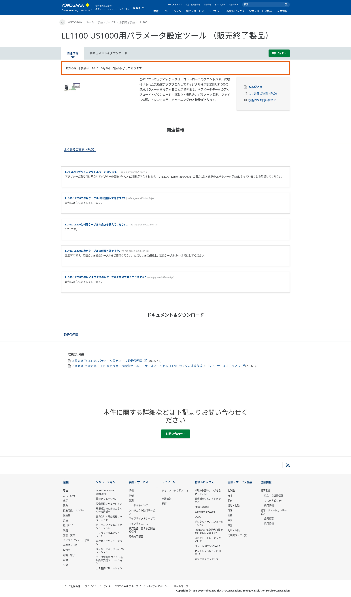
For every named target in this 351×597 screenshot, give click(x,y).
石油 (65, 490)
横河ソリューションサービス (274, 512)
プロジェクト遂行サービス (142, 512)
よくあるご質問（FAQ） (263, 94)
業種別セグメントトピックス (208, 500)
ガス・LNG (69, 495)
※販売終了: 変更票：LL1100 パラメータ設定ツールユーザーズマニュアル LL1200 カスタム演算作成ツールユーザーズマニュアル (156, 366)
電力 (65, 505)
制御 (131, 495)
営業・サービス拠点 (260, 11)
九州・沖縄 (233, 530)
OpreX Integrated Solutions (105, 492)
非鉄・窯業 (69, 535)
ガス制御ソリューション (109, 568)
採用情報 (207, 4)
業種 (155, 11)
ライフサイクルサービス (142, 518)
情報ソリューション (106, 498)
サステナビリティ (273, 500)
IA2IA (198, 516)
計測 (131, 500)
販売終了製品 (127, 22)
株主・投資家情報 (193, 4)
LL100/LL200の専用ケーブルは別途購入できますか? (95, 198)
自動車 (66, 550)
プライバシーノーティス (98, 586)
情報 (131, 490)
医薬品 (66, 515)
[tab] (79, 150)
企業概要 (269, 518)
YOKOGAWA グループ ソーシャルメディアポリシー (142, 586)
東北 (230, 495)
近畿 (230, 515)
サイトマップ (181, 586)
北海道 (231, 490)
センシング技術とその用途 (208, 552)
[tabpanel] (97, 87)
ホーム (90, 22)
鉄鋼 (65, 530)
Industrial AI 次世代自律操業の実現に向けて (209, 531)
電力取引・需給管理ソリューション (109, 518)
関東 (230, 500)
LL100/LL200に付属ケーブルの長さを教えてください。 (97, 224)
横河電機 (265, 490)
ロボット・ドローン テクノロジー (208, 539)
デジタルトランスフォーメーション (209, 523)
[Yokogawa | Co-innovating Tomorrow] (76, 7)
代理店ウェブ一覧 (237, 535)
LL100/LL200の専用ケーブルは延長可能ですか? (92, 250)
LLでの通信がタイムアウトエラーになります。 (92, 172)
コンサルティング (138, 505)
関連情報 (166, 498)
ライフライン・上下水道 (76, 540)
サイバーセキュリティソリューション (110, 550)
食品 (65, 520)
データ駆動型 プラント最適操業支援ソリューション (109, 560)
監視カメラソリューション (109, 542)
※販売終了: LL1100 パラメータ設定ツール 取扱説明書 (107, 361)
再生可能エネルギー (73, 510)
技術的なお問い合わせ (262, 100)
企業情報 (282, 11)
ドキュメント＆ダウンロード (175, 492)
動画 (164, 503)
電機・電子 (69, 555)
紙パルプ (68, 525)
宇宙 (65, 565)
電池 (65, 560)
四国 (230, 525)
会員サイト (234, 4)
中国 (230, 520)
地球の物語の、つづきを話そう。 (208, 492)
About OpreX (202, 506)
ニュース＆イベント (173, 4)
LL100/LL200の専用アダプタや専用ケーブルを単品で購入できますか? (105, 277)
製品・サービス (195, 11)
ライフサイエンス (138, 523)
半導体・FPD (70, 545)
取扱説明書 (255, 87)
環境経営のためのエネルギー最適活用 (109, 510)
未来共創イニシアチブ (206, 559)
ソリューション (172, 11)
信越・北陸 (233, 505)
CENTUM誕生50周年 (206, 546)
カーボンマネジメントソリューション (109, 526)
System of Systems (205, 511)
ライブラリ (215, 11)
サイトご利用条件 (70, 586)
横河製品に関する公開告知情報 (142, 530)
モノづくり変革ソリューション (109, 534)
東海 (230, 510)
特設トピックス (235, 11)
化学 (65, 500)
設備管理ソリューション (109, 503)
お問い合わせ (220, 4)
